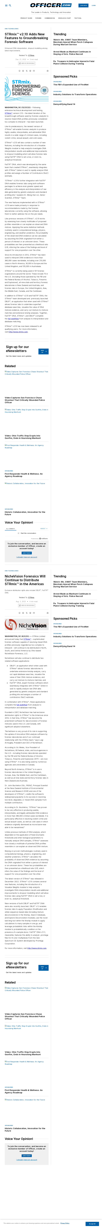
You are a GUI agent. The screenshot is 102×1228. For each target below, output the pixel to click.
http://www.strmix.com (18, 332)
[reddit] (30, 71)
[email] (34, 71)
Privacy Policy (64, 1223)
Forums (38, 18)
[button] (6, 5)
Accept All (92, 1224)
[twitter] (27, 71)
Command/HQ (50, 18)
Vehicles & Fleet (64, 18)
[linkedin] (23, 71)
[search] (10, 5)
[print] (48, 71)
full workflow (13, 319)
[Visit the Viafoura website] (43, 538)
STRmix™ (8, 113)
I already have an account (26, 557)
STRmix (31, 55)
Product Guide (26, 18)
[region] (27, 533)
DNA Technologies (11, 28)
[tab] (10, 528)
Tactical (78, 18)
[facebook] (20, 71)
